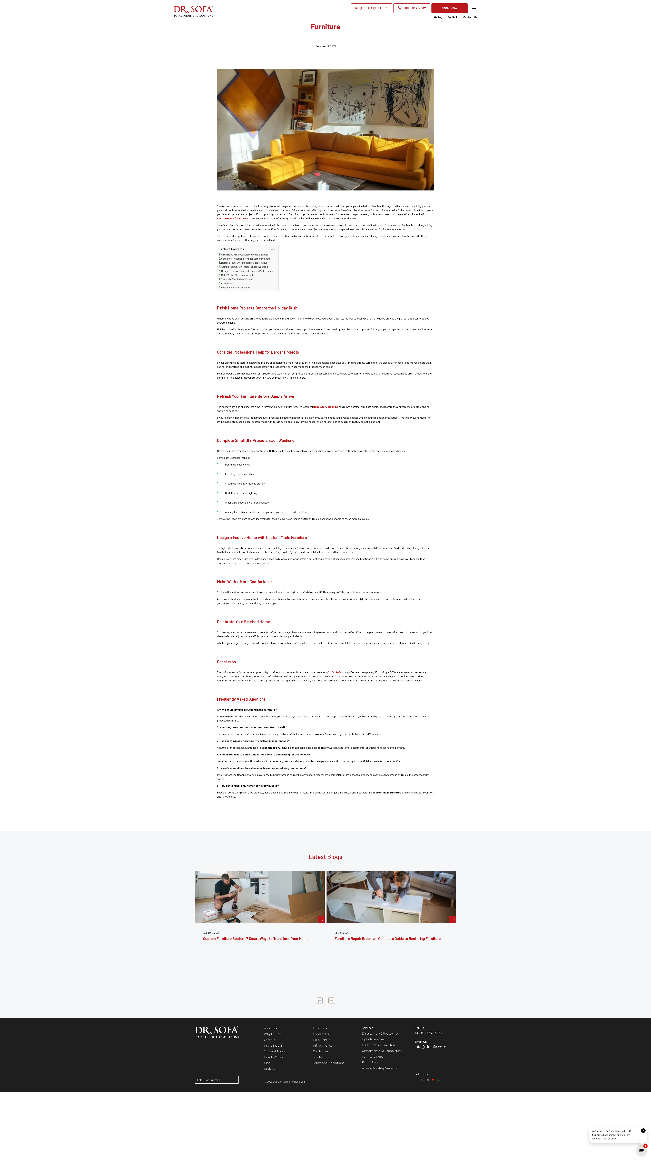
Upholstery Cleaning (377, 1039)
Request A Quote (369, 8)
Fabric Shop (370, 1062)
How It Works (273, 1057)
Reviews (269, 1068)
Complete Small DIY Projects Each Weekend (244, 266)
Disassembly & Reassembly (381, 1033)
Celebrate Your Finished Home (237, 279)
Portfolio (453, 17)
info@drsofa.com (430, 1047)
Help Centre (321, 1040)
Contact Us (470, 17)
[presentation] (319, 1000)
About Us (270, 1028)
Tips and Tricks (274, 1051)
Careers (269, 1040)
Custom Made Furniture (379, 1045)
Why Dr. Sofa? (273, 1034)
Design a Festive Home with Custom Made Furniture (248, 271)
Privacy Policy (322, 1045)
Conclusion (227, 283)
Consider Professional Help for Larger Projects (245, 258)
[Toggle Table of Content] (271, 249)
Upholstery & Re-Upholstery (381, 1051)
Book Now (450, 8)
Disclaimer (320, 1051)
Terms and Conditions (328, 1063)
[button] (618, 1134)
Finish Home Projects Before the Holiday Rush (245, 254)
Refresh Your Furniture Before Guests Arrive (244, 262)
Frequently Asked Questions (236, 287)
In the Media (273, 1045)
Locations (320, 1028)
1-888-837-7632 (413, 8)
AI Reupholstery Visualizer (380, 1068)
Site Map (319, 1057)
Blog (267, 1063)
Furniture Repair (374, 1056)
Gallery (438, 17)
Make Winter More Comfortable (237, 275)
